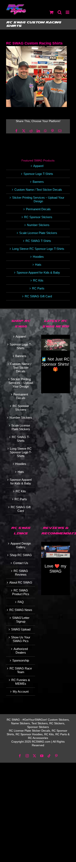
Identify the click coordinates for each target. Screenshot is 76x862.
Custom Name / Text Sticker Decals (38, 189)
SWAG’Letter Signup (20, 619)
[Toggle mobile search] (60, 12)
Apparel (38, 166)
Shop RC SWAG (21, 555)
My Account (21, 691)
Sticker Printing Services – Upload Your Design (38, 199)
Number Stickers (38, 225)
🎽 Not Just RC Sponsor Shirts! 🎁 (55, 364)
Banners (38, 181)
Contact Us (20, 563)
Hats (38, 264)
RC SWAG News (20, 610)
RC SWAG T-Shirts (38, 241)
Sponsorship (20, 660)
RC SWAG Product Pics (20, 592)
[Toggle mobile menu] (68, 12)
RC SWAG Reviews (21, 572)
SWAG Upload (20, 629)
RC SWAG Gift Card (38, 296)
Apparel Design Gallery (21, 545)
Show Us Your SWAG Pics (20, 639)
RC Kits (38, 280)
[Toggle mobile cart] (51, 12)
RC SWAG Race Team (21, 670)
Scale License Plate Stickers (38, 233)
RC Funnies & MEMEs (20, 681)
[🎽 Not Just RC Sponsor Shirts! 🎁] (55, 345)
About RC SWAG (20, 582)
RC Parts (38, 288)
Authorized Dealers (21, 650)
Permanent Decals (38, 209)
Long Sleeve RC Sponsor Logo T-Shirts (38, 248)
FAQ (21, 602)
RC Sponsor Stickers (38, 217)
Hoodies (38, 256)
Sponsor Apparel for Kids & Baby (38, 272)
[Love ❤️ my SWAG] (55, 552)
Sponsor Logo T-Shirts (38, 173)
